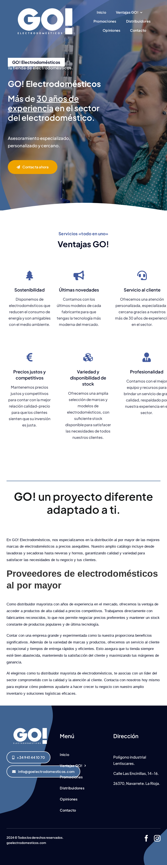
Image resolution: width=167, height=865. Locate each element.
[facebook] (146, 838)
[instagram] (157, 838)
